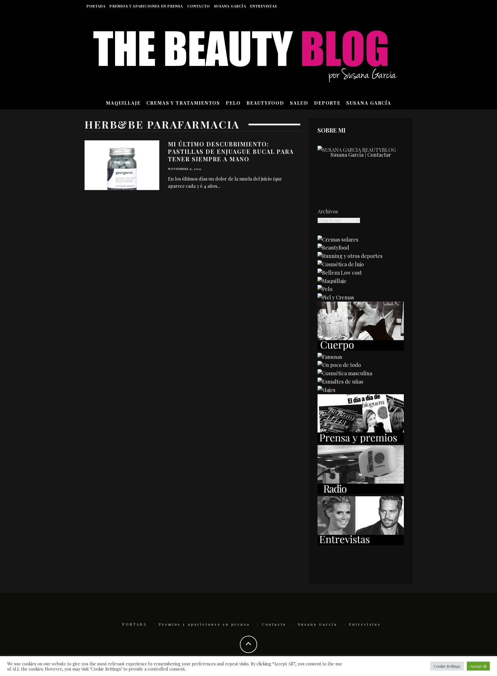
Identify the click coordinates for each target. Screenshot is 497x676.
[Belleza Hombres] (345, 373)
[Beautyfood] (333, 247)
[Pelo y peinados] (325, 289)
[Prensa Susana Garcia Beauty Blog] (361, 441)
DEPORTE (327, 103)
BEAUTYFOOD (265, 103)
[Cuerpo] (361, 348)
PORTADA (96, 6)
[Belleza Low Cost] (340, 272)
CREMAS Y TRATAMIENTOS (183, 103)
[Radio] (361, 492)
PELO (233, 103)
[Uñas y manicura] (340, 381)
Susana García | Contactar (360, 154)
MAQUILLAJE (123, 103)
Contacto (198, 6)
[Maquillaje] (332, 280)
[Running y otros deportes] (350, 255)
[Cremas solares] (338, 239)
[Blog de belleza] (339, 364)
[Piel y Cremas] (336, 297)
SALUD (299, 103)
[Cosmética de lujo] (341, 264)
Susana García (230, 6)
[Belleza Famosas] (330, 356)
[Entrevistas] (361, 543)
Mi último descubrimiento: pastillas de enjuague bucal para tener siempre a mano (231, 151)
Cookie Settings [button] (447, 666)
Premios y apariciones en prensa (146, 6)
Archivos (328, 211)
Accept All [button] (478, 666)
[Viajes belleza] (326, 389)
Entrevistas (263, 6)
